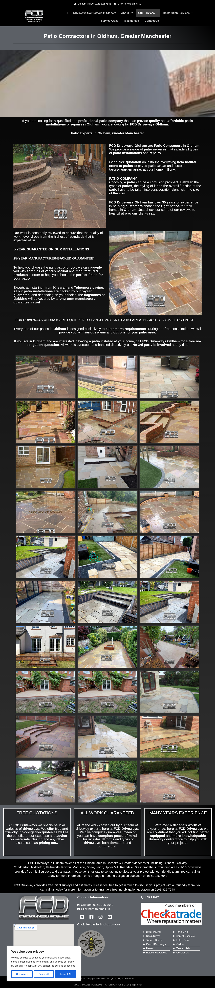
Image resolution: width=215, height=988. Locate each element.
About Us (127, 13)
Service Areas (109, 20)
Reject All (44, 974)
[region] (44, 963)
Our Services (146, 13)
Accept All (65, 974)
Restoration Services (176, 13)
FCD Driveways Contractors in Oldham (91, 13)
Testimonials (131, 20)
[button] (148, 13)
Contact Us (152, 20)
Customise (22, 974)
